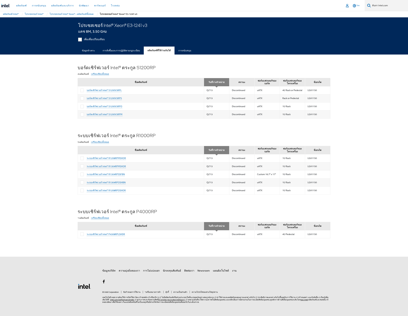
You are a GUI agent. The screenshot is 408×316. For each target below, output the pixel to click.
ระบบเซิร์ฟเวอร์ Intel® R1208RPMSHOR (106, 158)
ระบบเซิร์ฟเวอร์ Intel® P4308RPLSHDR (106, 234)
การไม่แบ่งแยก (151, 270)
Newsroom (203, 270)
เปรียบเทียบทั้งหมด (100, 74)
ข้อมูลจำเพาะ (88, 50)
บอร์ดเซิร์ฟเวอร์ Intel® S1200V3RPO (104, 106)
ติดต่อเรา (189, 270)
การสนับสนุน (184, 50)
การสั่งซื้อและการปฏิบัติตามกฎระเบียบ (121, 50)
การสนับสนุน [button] (39, 5)
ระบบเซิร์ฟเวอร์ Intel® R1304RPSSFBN (106, 174)
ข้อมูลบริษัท (109, 270)
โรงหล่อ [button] (115, 5)
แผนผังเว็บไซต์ (221, 270)
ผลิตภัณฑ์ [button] (21, 5)
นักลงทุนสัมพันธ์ (172, 270)
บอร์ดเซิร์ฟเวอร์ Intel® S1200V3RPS (104, 98)
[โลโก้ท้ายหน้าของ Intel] (84, 286)
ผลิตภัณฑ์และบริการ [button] (62, 5)
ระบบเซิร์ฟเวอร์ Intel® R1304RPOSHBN (106, 182)
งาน (234, 270)
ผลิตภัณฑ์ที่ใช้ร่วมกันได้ (159, 50)
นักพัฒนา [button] (84, 5)
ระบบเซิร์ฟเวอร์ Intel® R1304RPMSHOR (106, 166)
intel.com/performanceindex (122, 299)
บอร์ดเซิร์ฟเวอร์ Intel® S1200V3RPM (104, 114)
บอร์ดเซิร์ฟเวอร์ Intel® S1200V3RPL (104, 90)
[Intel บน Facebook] (103, 282)
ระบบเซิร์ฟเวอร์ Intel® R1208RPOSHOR (106, 190)
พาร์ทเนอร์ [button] (100, 5)
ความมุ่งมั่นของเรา (129, 270)
